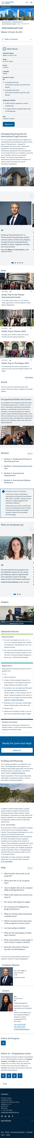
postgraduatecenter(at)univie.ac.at (10, 1112)
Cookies (8, 1134)
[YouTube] (9, 1116)
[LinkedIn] (5, 1116)
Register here (9, 124)
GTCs (2, 1132)
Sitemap (7, 1132)
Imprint (3, 1134)
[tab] (12, 262)
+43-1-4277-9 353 (19, 1027)
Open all (30, 453)
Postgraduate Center (5, 6)
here (14, 514)
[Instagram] (2, 1116)
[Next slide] (31, 196)
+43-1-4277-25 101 (20, 1024)
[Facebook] (12, 1116)
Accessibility (29, 1132)
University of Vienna (6, 21)
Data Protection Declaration (18, 1132)
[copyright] (32, 18)
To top (5, 1083)
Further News (29, 377)
